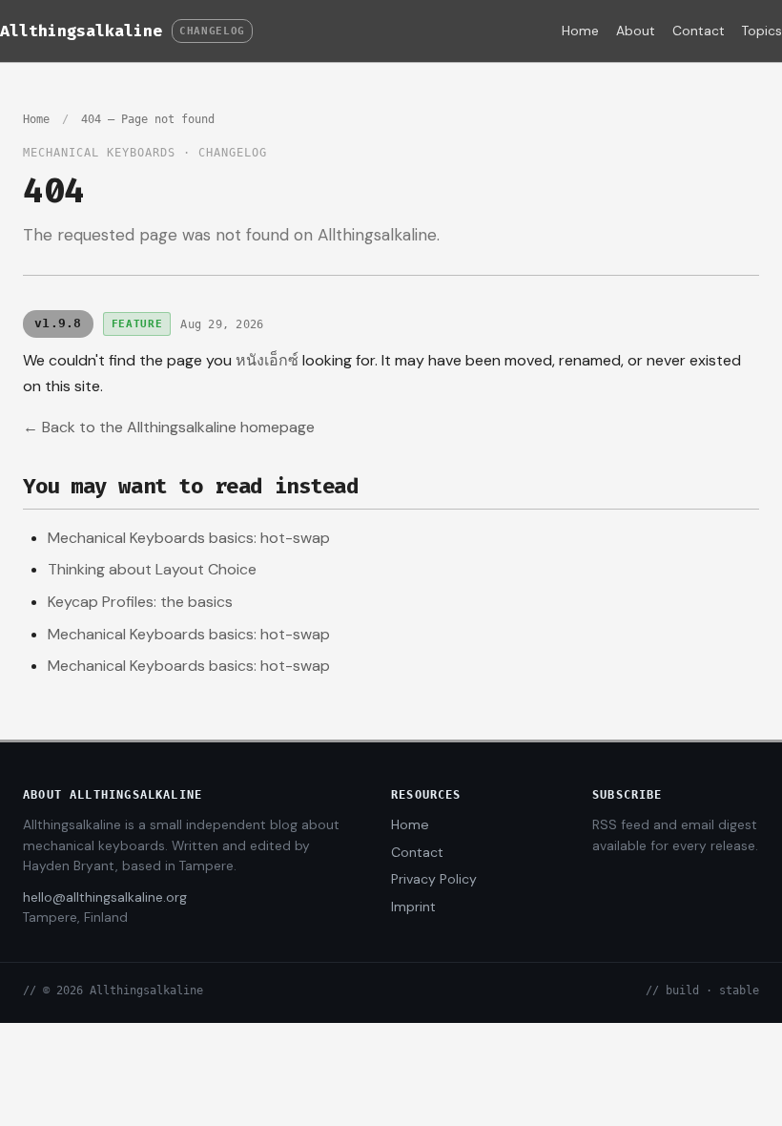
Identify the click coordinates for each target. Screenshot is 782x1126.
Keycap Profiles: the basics (140, 602)
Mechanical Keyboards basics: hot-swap (189, 538)
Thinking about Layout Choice (152, 569)
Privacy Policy (434, 878)
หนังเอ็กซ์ (267, 360)
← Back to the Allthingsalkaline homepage (169, 427)
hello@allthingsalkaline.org (105, 897)
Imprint (413, 906)
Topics (762, 30)
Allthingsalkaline (81, 30)
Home (580, 30)
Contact (698, 30)
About (635, 30)
